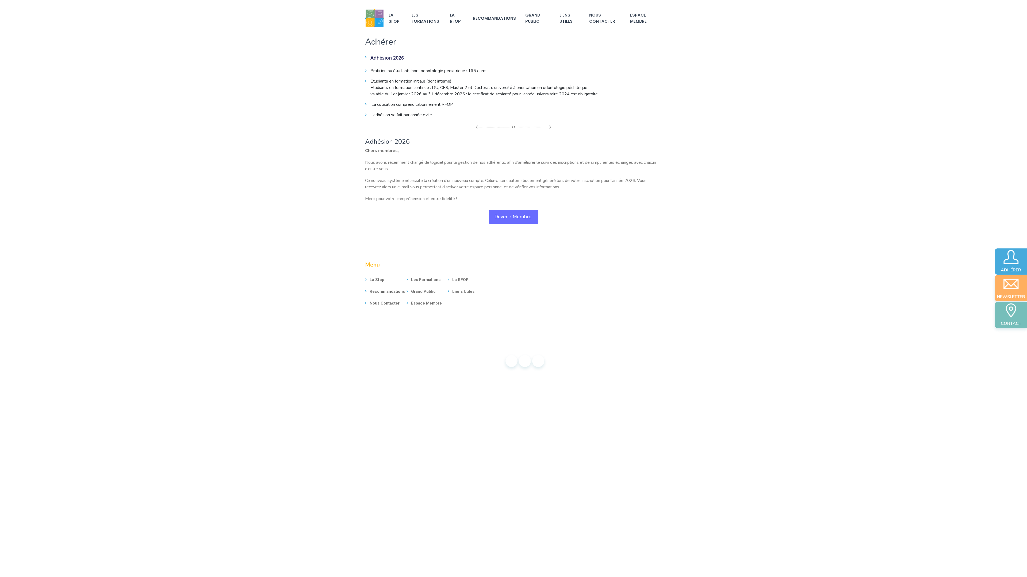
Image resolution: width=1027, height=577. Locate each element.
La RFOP (455, 18)
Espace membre (638, 18)
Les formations (425, 18)
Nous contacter (602, 18)
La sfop (394, 18)
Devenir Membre (514, 216)
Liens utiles (566, 18)
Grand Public (532, 18)
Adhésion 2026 (387, 57)
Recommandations (494, 18)
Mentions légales (410, 361)
